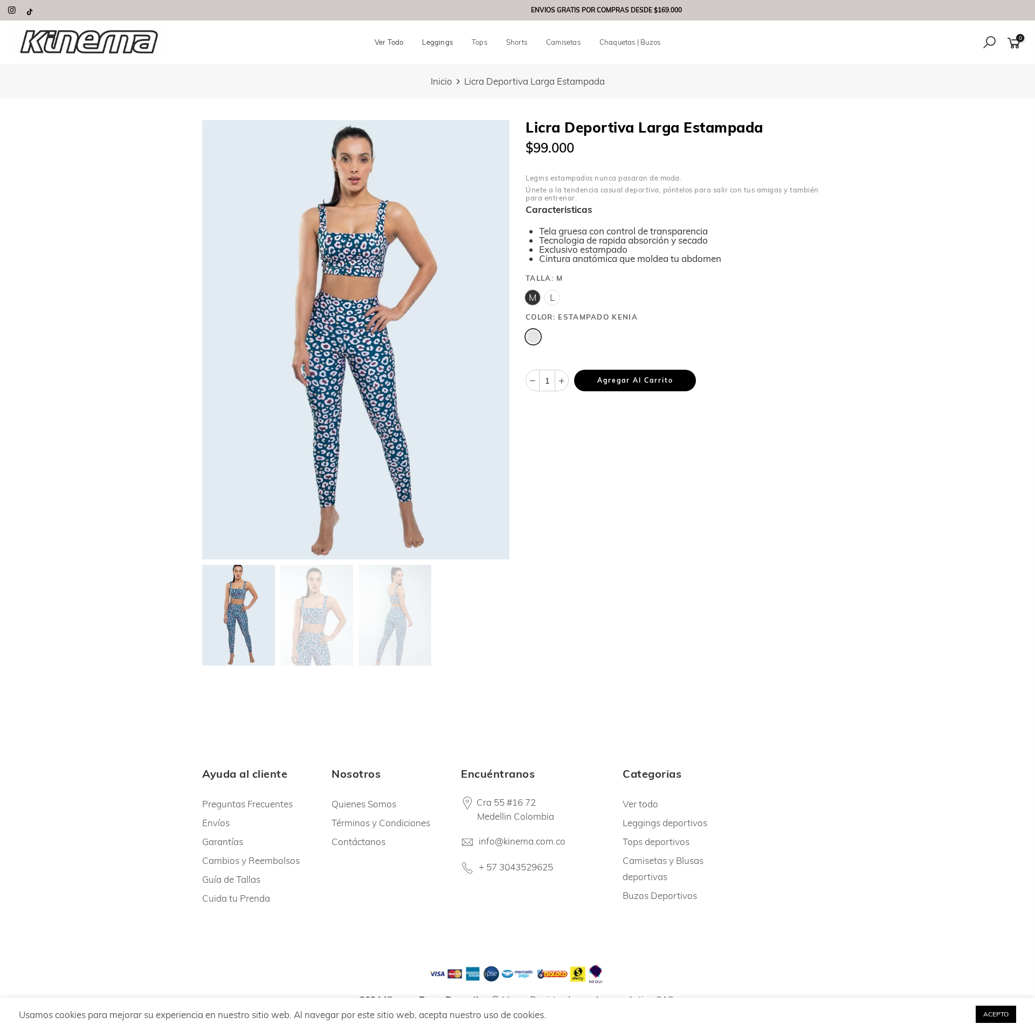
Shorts (516, 42)
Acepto (996, 1014)
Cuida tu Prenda (236, 898)
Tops (479, 42)
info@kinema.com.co (522, 841)
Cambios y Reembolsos (251, 860)
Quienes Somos (364, 803)
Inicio (441, 81)
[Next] (492, 339)
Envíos (216, 822)
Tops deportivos (656, 841)
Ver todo (640, 803)
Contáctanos (358, 841)
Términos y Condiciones (381, 822)
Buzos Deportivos (660, 895)
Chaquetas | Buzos (629, 42)
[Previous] (219, 339)
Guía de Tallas (231, 879)
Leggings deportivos (665, 822)
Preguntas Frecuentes (247, 803)
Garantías (222, 841)
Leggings (437, 42)
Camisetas (563, 42)
